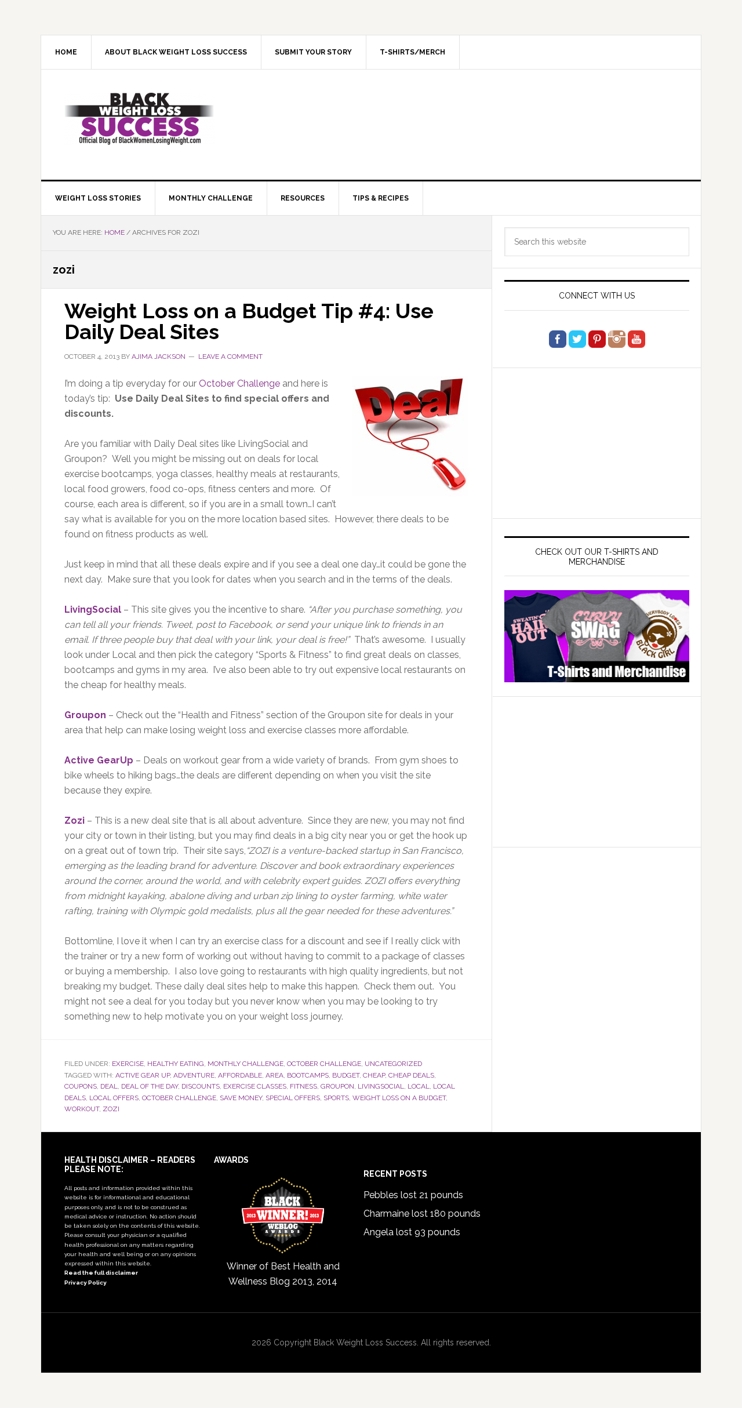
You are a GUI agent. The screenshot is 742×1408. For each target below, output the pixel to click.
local (419, 1086)
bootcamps (308, 1075)
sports (336, 1098)
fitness (303, 1086)
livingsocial (381, 1086)
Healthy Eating (175, 1064)
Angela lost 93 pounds (411, 1232)
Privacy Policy (85, 1282)
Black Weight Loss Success (139, 119)
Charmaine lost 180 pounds (422, 1213)
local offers (114, 1098)
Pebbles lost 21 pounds (413, 1194)
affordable (240, 1075)
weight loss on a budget (399, 1098)
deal (109, 1086)
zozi (111, 1109)
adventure (193, 1075)
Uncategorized (393, 1064)
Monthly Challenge (245, 1064)
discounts (200, 1086)
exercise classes (254, 1086)
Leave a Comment (230, 356)
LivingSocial (92, 609)
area (274, 1075)
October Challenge (239, 383)
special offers (292, 1098)
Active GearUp (98, 760)
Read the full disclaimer (101, 1272)
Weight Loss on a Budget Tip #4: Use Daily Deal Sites (249, 321)
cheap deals (411, 1075)
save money (241, 1098)
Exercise (128, 1064)
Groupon (85, 715)
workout (81, 1109)
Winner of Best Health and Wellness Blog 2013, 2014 (283, 1274)
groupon (337, 1086)
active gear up (142, 1075)
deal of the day (149, 1086)
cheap (374, 1075)
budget (345, 1075)
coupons (80, 1086)
